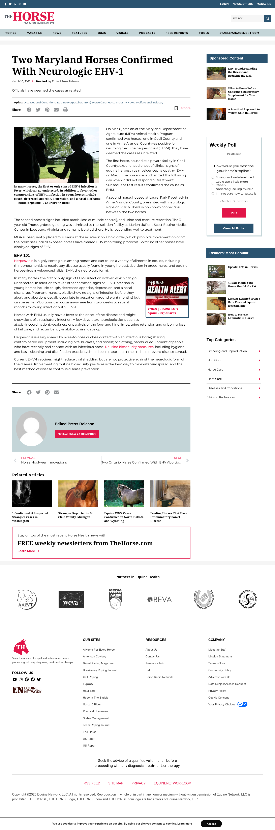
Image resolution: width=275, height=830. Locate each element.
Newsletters (243, 3)
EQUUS (88, 683)
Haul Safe (89, 690)
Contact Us (153, 656)
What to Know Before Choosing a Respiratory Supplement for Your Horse (243, 93)
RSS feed (92, 783)
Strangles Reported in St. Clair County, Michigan (76, 515)
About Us (151, 649)
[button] (29, 109)
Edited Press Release (74, 424)
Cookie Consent (218, 697)
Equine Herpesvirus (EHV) (74, 102)
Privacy (138, 783)
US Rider (88, 738)
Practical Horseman (95, 711)
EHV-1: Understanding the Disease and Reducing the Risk (242, 72)
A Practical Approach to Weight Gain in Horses (244, 111)
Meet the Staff (217, 649)
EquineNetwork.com (172, 783)
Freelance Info (155, 663)
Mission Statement (220, 656)
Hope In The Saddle (96, 697)
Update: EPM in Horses (242, 267)
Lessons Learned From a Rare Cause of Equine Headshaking (244, 302)
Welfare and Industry (149, 102)
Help (148, 670)
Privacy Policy (217, 690)
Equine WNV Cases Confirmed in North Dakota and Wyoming (124, 517)
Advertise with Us (219, 677)
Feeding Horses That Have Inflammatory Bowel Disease (168, 517)
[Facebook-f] (5, 4)
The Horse (89, 731)
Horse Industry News (121, 102)
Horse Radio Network (159, 677)
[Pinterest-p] (15, 4)
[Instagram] (20, 4)
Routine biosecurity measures (129, 347)
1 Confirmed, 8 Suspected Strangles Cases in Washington (30, 517)
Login (224, 3)
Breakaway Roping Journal (100, 670)
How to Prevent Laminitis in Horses (241, 316)
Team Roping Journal (96, 725)
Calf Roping (90, 677)
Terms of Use (216, 663)
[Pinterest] (27, 679)
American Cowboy (94, 656)
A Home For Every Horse (99, 649)
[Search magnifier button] (267, 18)
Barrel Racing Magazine (98, 663)
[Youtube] (15, 679)
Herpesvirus (23, 261)
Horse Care (99, 102)
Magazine (264, 3)
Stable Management (96, 718)
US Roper (89, 745)
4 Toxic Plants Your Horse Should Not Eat (242, 284)
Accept (211, 824)
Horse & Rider (92, 704)
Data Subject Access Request (227, 683)
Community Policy (219, 670)
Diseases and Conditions (40, 102)
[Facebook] (33, 679)
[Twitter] (10, 4)
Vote (234, 212)
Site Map (115, 783)
